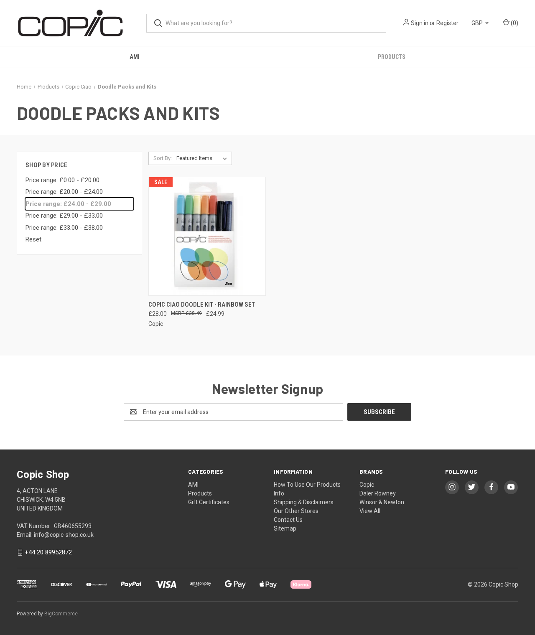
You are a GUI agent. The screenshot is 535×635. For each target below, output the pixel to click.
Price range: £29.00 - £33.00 (64, 215)
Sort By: (162, 158)
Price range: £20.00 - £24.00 (64, 192)
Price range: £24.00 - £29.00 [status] (68, 204)
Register (447, 23)
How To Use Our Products (307, 484)
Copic (366, 484)
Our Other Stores (296, 511)
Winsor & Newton (381, 502)
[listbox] (203, 158)
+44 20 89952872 (48, 552)
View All (369, 511)
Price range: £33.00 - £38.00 (64, 227)
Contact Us (288, 519)
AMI (135, 56)
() (514, 23)
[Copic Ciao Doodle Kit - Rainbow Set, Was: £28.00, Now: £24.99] (207, 236)
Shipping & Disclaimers (304, 502)
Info (279, 493)
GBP (477, 23)
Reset (33, 239)
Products (391, 56)
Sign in (419, 23)
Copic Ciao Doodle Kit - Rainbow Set (201, 304)
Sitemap (285, 528)
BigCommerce (61, 614)
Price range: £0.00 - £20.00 (62, 180)
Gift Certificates (208, 502)
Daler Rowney (377, 493)
